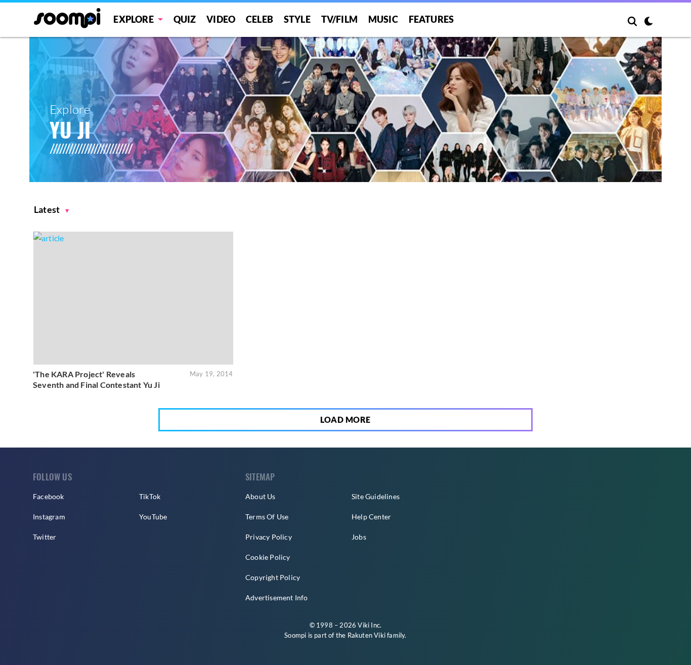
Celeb (259, 19)
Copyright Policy (272, 577)
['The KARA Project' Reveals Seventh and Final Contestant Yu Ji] (133, 298)
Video (220, 19)
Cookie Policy (267, 557)
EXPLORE (133, 19)
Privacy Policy (268, 537)
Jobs (359, 537)
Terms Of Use (266, 516)
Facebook (48, 496)
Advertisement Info (276, 597)
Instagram (49, 516)
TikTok (149, 496)
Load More (345, 419)
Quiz (185, 19)
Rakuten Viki (366, 635)
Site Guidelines (376, 496)
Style (297, 19)
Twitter (44, 537)
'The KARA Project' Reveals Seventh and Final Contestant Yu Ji (96, 379)
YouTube (153, 516)
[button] (51, 209)
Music (383, 19)
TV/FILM (339, 19)
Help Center (371, 516)
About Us (260, 496)
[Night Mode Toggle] (648, 22)
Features (431, 19)
